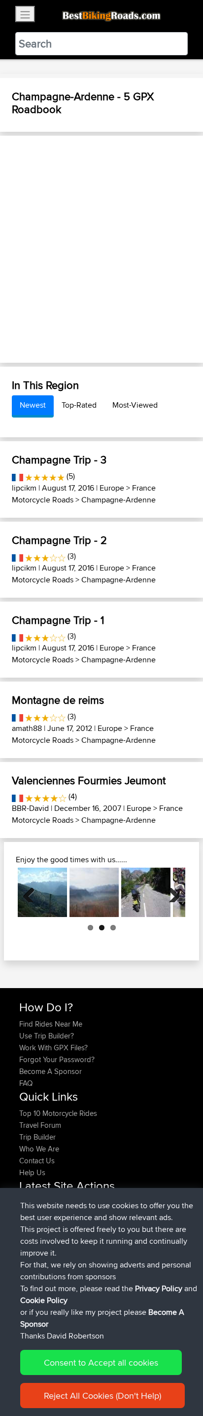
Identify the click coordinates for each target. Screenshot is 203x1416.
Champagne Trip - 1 (58, 620)
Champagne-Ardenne (118, 499)
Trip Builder (37, 1137)
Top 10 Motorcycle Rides (58, 1113)
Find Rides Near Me (50, 1024)
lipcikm (24, 488)
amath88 (27, 728)
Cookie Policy (44, 1300)
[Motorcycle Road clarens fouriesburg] (94, 892)
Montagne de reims (58, 700)
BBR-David (30, 808)
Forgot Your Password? (57, 1059)
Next (170, 892)
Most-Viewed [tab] (135, 405)
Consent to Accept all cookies (101, 1362)
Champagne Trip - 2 (59, 540)
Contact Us (37, 1160)
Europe (112, 488)
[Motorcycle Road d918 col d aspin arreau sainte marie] (42, 892)
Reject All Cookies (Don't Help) (102, 1395)
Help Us (32, 1172)
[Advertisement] (101, 249)
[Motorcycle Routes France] (17, 476)
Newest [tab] (33, 405)
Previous (32, 892)
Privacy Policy (158, 1288)
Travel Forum (40, 1125)
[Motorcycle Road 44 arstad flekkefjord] (145, 892)
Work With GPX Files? (53, 1047)
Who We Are (39, 1149)
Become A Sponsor (50, 1071)
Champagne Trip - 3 (59, 459)
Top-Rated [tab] (79, 405)
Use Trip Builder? (46, 1036)
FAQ (26, 1083)
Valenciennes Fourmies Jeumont (89, 780)
